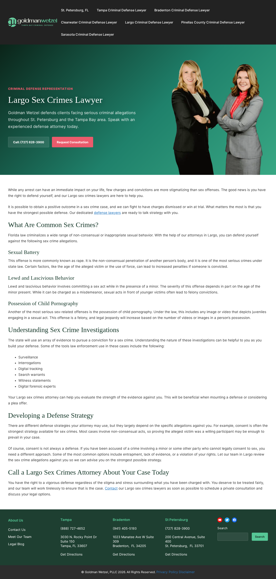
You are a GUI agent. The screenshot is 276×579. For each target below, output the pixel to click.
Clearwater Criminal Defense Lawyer (89, 22)
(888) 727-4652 (72, 528)
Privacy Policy (167, 572)
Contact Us (16, 530)
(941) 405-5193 (125, 528)
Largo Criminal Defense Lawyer (149, 22)
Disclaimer (187, 572)
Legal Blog (16, 544)
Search (222, 528)
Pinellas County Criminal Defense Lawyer (213, 22)
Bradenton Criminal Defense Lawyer (182, 10)
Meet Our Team (20, 537)
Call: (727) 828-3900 (28, 142)
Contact (111, 488)
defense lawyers (107, 213)
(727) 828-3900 (177, 528)
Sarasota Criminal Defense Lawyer (87, 34)
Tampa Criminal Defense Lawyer (121, 10)
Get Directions (71, 554)
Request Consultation (72, 142)
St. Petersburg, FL (75, 10)
